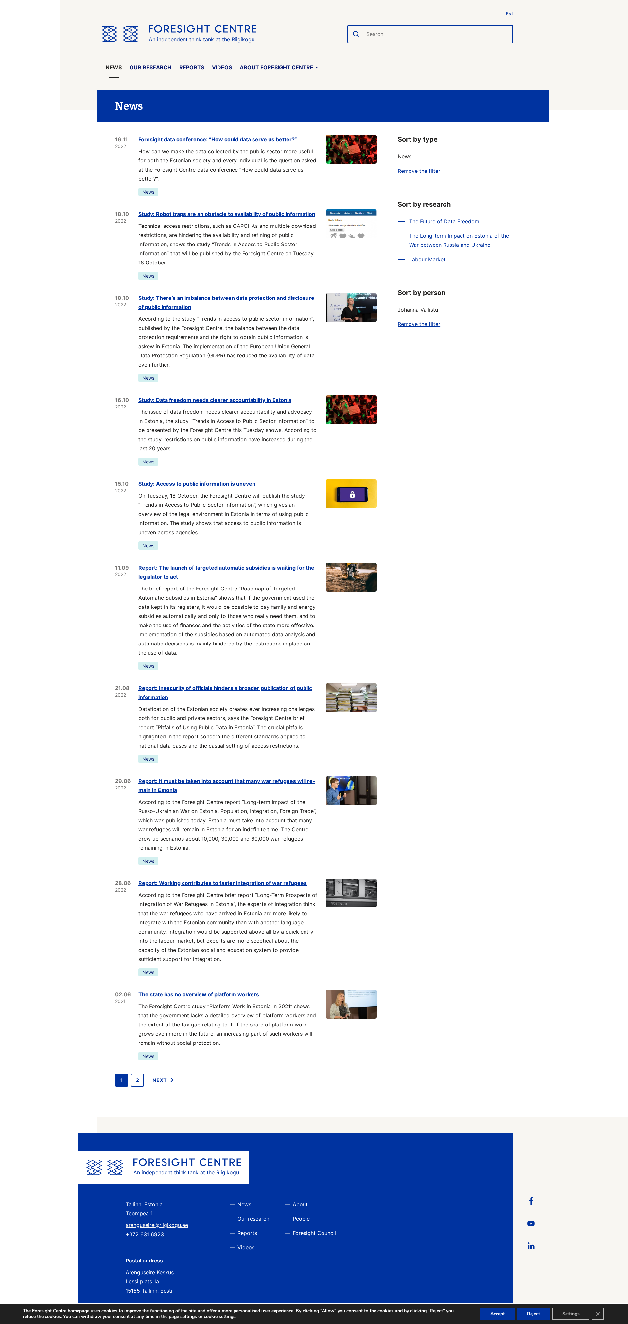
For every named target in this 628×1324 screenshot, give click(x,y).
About (300, 1204)
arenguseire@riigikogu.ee (157, 1225)
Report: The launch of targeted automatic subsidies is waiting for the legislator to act (226, 572)
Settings (571, 1314)
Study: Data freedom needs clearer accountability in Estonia (214, 400)
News (114, 67)
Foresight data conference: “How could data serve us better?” (217, 139)
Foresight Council (314, 1233)
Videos (222, 67)
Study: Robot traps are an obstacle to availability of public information (226, 214)
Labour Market (427, 259)
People (301, 1218)
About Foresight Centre (276, 67)
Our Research (150, 67)
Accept (497, 1314)
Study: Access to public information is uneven (196, 484)
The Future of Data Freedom (444, 221)
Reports (191, 67)
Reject (533, 1314)
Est (509, 13)
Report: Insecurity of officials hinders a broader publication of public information (225, 692)
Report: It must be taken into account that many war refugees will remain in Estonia (226, 785)
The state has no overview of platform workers (198, 994)
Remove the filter (419, 171)
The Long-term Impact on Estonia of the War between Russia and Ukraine (459, 240)
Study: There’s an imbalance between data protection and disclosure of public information (226, 302)
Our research (253, 1218)
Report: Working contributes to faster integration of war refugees (222, 883)
